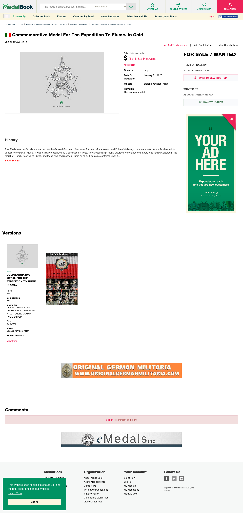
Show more (12, 160)
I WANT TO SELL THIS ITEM (212, 77)
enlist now (129, 477)
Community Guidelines (96, 497)
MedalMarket (131, 493)
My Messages (131, 489)
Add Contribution (203, 45)
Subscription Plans (165, 16)
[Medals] (18, 6)
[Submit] (131, 6)
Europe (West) (10, 24)
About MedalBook (93, 477)
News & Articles (110, 16)
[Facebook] (166, 478)
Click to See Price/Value (142, 59)
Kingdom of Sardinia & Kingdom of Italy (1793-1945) (46, 24)
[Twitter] (174, 478)
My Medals (130, 485)
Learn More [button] (15, 493)
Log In (127, 481)
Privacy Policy (91, 493)
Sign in (109, 419)
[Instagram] (181, 478)
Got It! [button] (34, 501)
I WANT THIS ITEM (212, 102)
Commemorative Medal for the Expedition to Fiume (111, 24)
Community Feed (83, 16)
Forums (61, 16)
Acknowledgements (94, 481)
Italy (21, 24)
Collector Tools (41, 16)
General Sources (93, 501)
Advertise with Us (136, 16)
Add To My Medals (177, 45)
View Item (12, 340)
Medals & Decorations (78, 24)
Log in (212, 16)
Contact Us (90, 485)
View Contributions (228, 45)
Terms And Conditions (96, 489)
